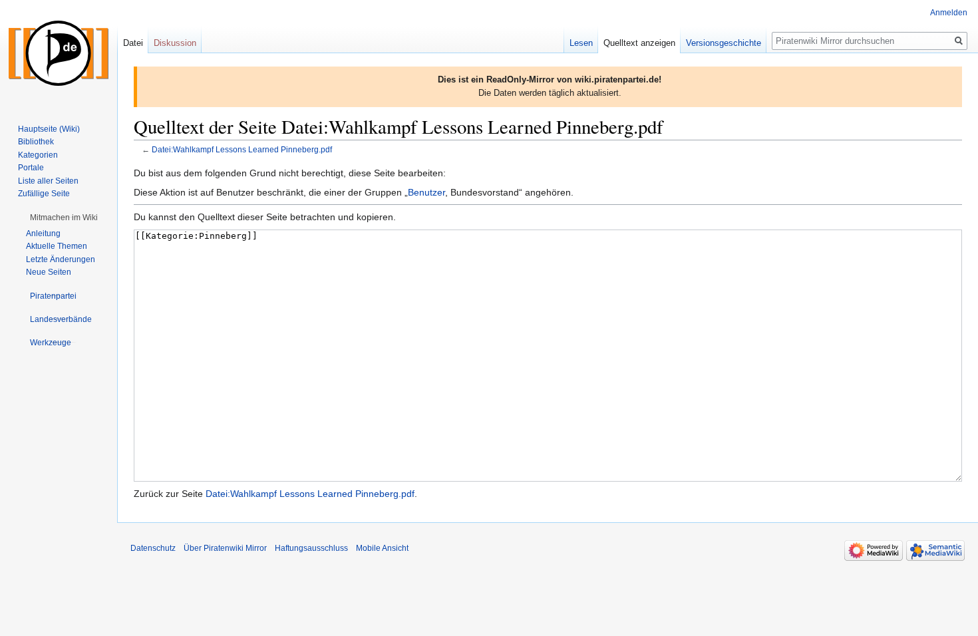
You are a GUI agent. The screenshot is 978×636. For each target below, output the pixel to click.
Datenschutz (153, 548)
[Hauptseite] (58, 53)
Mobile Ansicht (382, 548)
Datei (133, 43)
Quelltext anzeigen (639, 43)
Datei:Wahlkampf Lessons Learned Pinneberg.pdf (242, 149)
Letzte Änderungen (60, 259)
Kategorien (38, 155)
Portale (31, 167)
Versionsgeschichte (723, 43)
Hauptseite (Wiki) (49, 129)
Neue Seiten (48, 272)
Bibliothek (36, 141)
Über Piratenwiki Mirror (225, 548)
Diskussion (175, 43)
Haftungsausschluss (311, 548)
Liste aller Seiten (48, 181)
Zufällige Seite (44, 193)
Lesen (581, 43)
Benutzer (426, 192)
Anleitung (43, 233)
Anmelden (948, 12)
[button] (64, 217)
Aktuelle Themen (56, 246)
